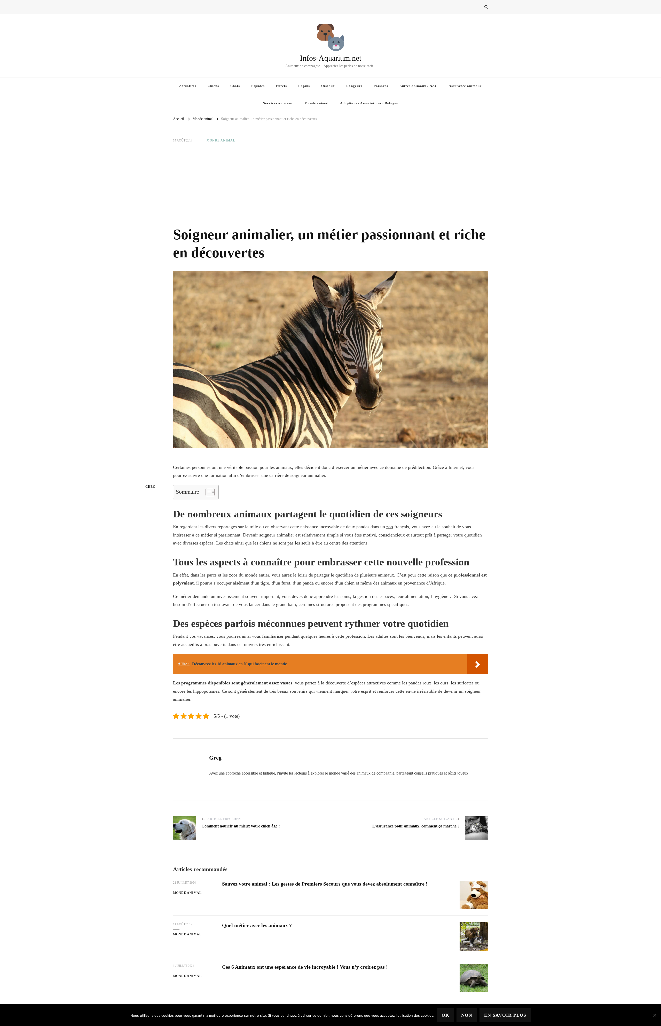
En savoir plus (505, 1015)
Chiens (213, 86)
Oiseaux (328, 86)
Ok (445, 1015)
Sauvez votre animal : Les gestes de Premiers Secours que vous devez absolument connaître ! (325, 884)
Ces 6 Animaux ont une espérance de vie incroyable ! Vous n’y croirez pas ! (305, 967)
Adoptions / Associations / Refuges (369, 103)
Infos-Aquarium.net (330, 58)
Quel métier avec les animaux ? (257, 925)
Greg (150, 486)
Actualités (187, 86)
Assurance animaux (465, 86)
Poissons (381, 86)
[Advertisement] (330, 184)
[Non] (654, 1015)
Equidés (258, 86)
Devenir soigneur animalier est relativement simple (291, 535)
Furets (281, 86)
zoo (389, 526)
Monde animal (316, 103)
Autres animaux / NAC (418, 86)
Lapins (304, 86)
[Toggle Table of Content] (207, 492)
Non (466, 1015)
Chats (235, 86)
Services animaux (278, 103)
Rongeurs (354, 86)
